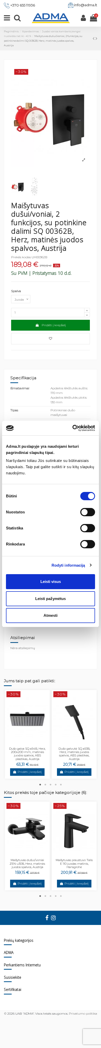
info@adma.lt (85, 5)
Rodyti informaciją (68, 565)
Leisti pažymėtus (50, 598)
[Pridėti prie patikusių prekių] (50, 338)
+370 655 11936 (22, 5)
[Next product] (96, 38)
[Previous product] (94, 38)
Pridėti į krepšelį (54, 325)
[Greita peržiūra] (30, 744)
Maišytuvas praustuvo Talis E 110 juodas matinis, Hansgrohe (74, 863)
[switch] (87, 512)
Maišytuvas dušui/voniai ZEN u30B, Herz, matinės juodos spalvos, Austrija (27, 863)
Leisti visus (50, 581)
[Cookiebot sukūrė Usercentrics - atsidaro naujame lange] (72, 428)
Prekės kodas (21, 257)
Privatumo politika (83, 1013)
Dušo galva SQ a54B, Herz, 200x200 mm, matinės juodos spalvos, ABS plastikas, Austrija (27, 754)
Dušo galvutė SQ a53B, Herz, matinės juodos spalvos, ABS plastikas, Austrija (74, 754)
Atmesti (50, 615)
